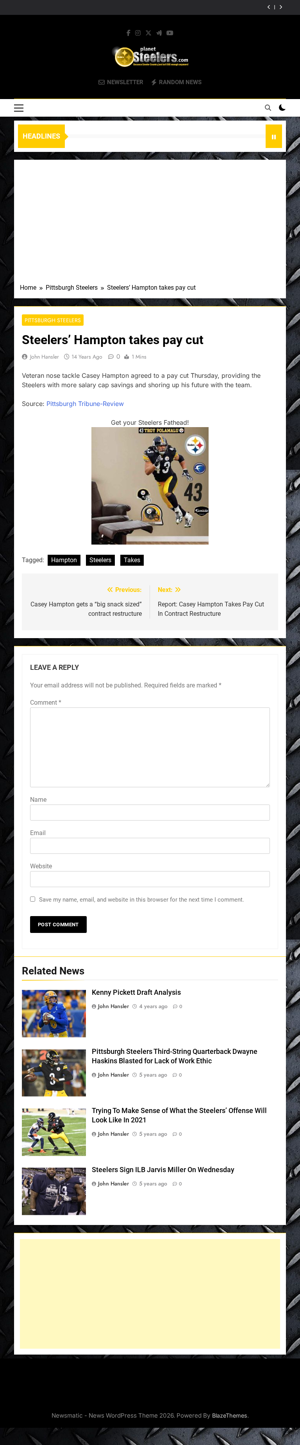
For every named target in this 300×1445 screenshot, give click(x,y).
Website (41, 866)
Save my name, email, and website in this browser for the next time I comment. (141, 899)
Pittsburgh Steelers (53, 320)
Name (38, 799)
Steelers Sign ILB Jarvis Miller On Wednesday (163, 1170)
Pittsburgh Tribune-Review (85, 404)
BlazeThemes (229, 1415)
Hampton (64, 560)
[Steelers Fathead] (150, 542)
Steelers (100, 560)
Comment (45, 702)
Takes (132, 560)
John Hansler (44, 357)
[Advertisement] (150, 224)
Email (38, 833)
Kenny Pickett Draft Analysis (136, 992)
